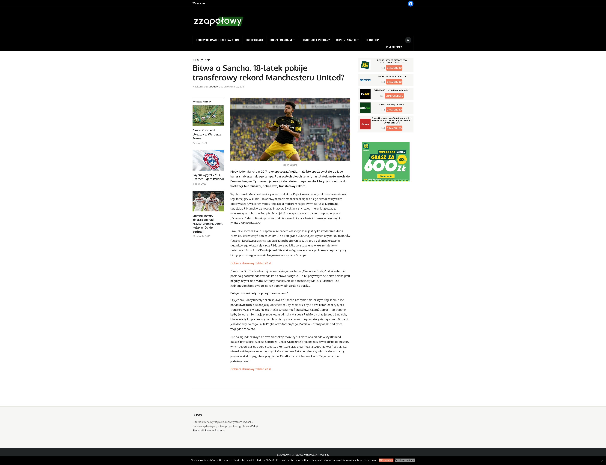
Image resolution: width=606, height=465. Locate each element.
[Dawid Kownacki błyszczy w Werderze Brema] (208, 117)
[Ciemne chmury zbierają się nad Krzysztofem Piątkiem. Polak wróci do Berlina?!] (208, 202)
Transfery (372, 40)
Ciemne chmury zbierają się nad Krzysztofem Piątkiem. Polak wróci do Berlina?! (208, 223)
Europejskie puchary (316, 40)
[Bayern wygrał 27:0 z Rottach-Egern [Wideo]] (208, 161)
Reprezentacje (346, 40)
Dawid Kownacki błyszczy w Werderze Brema (207, 134)
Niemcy (198, 60)
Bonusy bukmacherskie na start (217, 40)
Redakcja (215, 86)
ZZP (207, 60)
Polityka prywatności (405, 460)
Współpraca (199, 3)
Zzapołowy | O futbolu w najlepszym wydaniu (303, 454)
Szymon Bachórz (214, 430)
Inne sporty (394, 47)
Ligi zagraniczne (281, 40)
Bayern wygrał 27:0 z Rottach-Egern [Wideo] (208, 177)
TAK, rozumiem (386, 460)
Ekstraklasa (254, 40)
